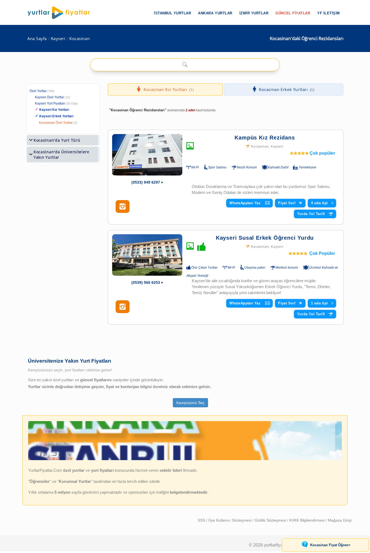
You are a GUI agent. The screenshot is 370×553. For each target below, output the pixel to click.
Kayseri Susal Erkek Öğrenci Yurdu (265, 238)
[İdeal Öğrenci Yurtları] (185, 459)
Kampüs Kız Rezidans (265, 138)
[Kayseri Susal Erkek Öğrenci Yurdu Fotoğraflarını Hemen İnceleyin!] (122, 307)
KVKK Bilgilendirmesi (307, 520)
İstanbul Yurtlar (172, 13)
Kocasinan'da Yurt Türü (57, 140)
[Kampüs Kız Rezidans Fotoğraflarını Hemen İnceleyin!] (122, 206)
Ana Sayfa (37, 38)
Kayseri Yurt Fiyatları (56, 103)
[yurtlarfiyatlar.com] (61, 13)
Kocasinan (79, 38)
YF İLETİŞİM (328, 13)
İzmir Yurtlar (254, 13)
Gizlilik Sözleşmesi (271, 520)
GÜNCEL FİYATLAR (292, 13)
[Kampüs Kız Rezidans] (147, 154)
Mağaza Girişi (340, 520)
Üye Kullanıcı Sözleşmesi (230, 520)
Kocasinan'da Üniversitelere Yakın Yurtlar (61, 154)
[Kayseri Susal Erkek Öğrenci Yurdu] (147, 255)
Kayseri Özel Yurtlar (49, 97)
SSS (202, 520)
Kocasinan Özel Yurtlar (56, 123)
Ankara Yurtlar (215, 13)
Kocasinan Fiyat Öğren (330, 545)
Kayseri (58, 38)
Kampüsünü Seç (190, 403)
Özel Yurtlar (38, 91)
